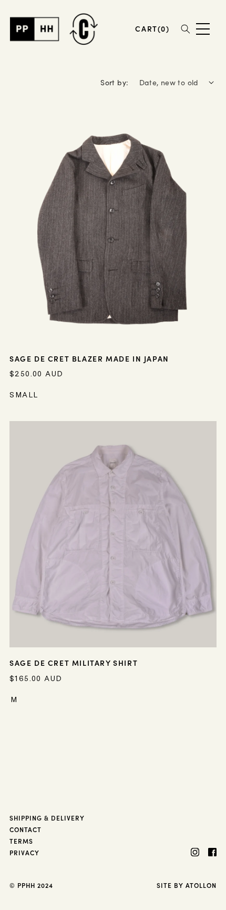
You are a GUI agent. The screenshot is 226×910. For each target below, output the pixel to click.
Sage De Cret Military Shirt (73, 662)
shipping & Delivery (47, 817)
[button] (152, 28)
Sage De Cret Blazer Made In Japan (89, 358)
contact (25, 829)
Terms (21, 840)
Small (23, 395)
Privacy (24, 852)
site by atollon (187, 885)
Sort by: (114, 82)
